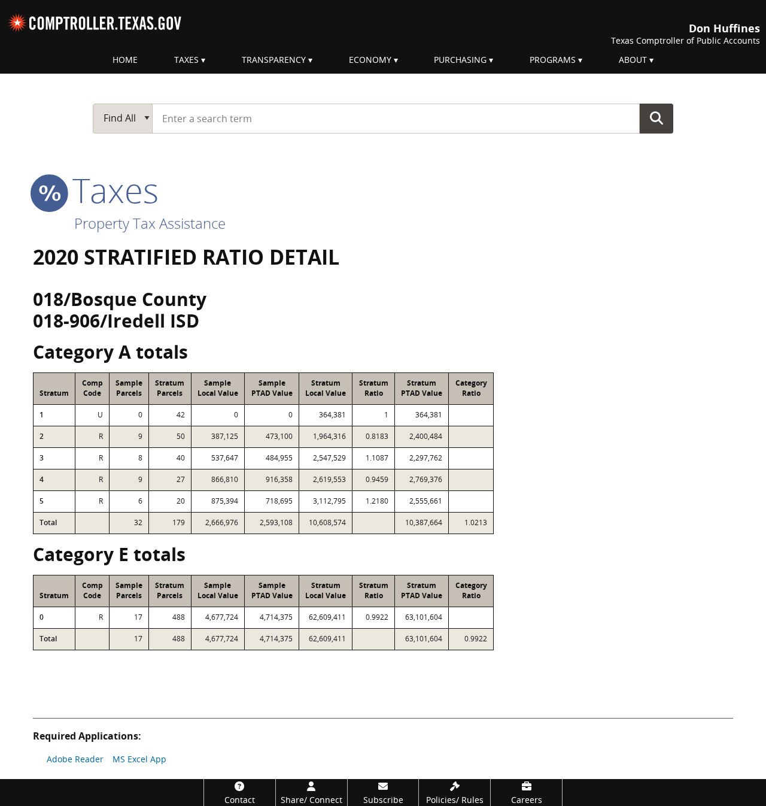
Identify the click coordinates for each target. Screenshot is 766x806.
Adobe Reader (75, 759)
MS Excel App (139, 759)
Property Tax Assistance (150, 223)
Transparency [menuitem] (274, 59)
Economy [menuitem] (370, 59)
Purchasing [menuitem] (460, 59)
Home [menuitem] (125, 59)
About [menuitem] (633, 59)
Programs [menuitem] (553, 59)
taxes (111, 190)
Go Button (656, 118)
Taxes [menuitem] (186, 59)
